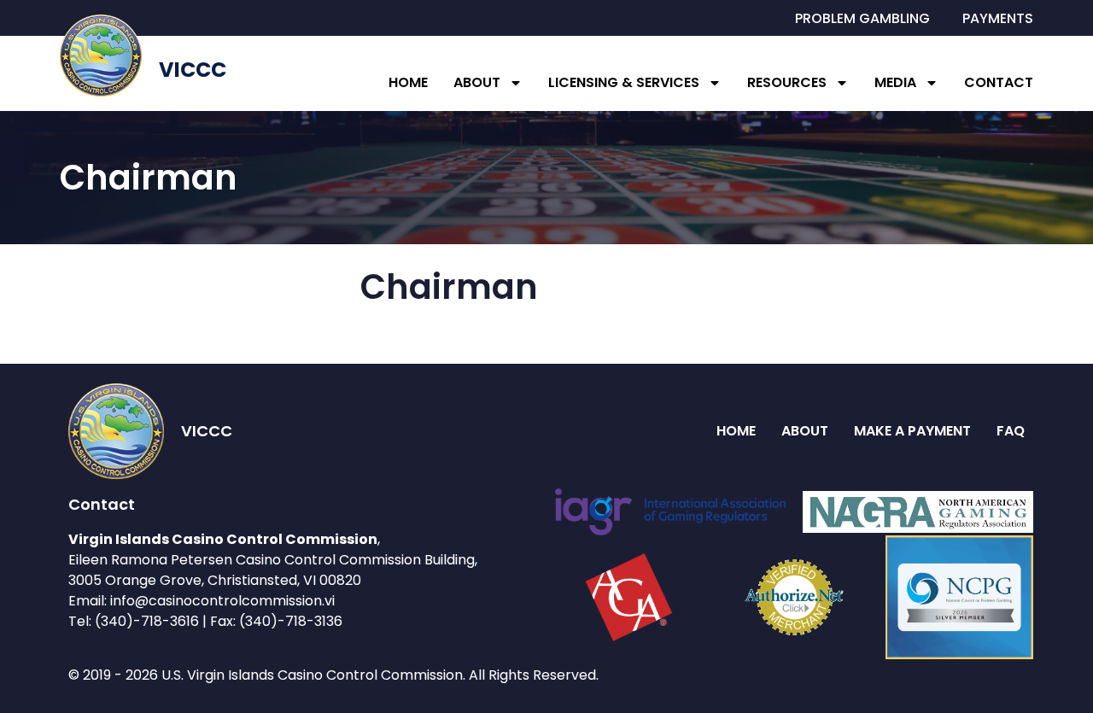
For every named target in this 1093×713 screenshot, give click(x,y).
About (476, 82)
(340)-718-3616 (147, 621)
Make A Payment (912, 431)
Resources (787, 82)
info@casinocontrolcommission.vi (222, 601)
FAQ (1011, 431)
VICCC (192, 70)
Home (408, 82)
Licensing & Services (623, 82)
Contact (998, 82)
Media (895, 82)
